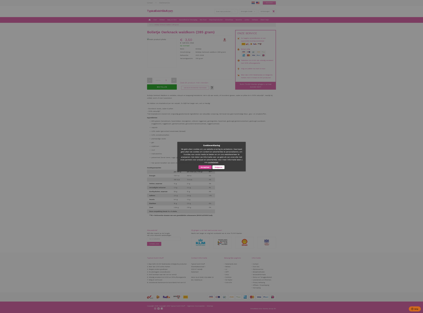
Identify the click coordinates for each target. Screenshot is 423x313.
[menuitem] (149, 20)
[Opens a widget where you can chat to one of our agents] (415, 309)
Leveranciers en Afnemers (262, 280)
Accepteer (205, 167)
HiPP (227, 272)
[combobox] (225, 11)
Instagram (155, 308)
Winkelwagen (265, 11)
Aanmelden (269, 3)
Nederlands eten (231, 264)
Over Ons (256, 266)
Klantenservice (164, 3)
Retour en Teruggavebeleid (262, 277)
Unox (227, 274)
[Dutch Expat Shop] (160, 11)
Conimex (228, 277)
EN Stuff (257, 3)
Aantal (158, 80)
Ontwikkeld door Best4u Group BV (263, 308)
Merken (227, 266)
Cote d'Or (228, 282)
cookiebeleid (213, 162)
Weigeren (218, 167)
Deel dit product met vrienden (194, 83)
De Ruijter (228, 280)
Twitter (159, 308)
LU (226, 269)
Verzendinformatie (259, 274)
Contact (150, 3)
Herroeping (257, 288)
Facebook (162, 308)
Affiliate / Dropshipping (261, 285)
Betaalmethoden (259, 272)
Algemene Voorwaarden (196, 306)
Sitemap (210, 306)
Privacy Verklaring (259, 282)
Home (151, 24)
